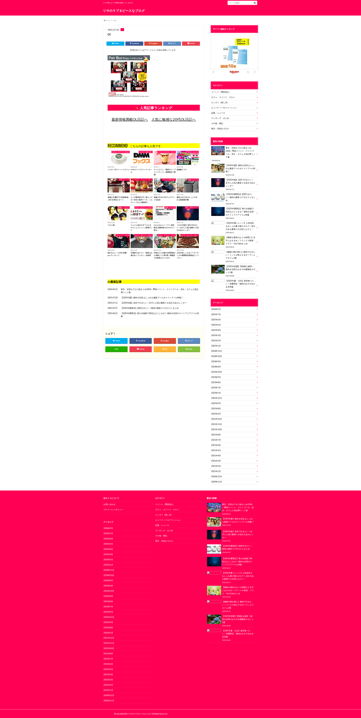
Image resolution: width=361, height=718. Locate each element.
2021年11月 (216, 424)
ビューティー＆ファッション (224, 107)
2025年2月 (216, 340)
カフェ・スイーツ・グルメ (223, 97)
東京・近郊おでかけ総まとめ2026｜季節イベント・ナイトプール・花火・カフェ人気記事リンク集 (159, 291)
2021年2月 (216, 466)
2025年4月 (216, 330)
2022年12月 (216, 398)
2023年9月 (216, 377)
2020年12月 (216, 476)
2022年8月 (216, 408)
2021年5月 (216, 450)
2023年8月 (216, 382)
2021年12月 (216, 419)
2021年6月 (216, 445)
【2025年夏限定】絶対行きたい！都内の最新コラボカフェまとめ (150, 308)
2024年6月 (216, 366)
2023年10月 (216, 372)
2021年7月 (216, 440)
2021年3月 (216, 461)
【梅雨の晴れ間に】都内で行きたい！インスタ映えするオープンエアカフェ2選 (240, 256)
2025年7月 (216, 314)
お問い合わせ (109, 504)
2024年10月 (216, 356)
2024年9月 (216, 361)
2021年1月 (216, 471)
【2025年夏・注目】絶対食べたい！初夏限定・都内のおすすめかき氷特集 (240, 285)
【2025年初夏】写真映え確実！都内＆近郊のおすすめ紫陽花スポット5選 (240, 271)
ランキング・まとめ (220, 118)
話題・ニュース (218, 113)
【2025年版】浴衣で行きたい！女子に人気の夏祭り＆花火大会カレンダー (154, 303)
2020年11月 (216, 481)
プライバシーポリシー (113, 509)
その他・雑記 (217, 123)
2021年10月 (216, 429)
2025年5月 (216, 325)
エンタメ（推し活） (220, 102)
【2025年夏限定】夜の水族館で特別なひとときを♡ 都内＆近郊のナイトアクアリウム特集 (160, 315)
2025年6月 (216, 319)
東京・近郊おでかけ (220, 128)
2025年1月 (216, 346)
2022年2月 (216, 413)
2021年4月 (216, 455)
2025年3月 (216, 335)
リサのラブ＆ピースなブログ (124, 10)
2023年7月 (216, 387)
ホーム (107, 20)
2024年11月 (216, 351)
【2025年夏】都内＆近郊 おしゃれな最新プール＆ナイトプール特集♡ (152, 297)
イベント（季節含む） (221, 92)
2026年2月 (216, 309)
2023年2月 (216, 393)
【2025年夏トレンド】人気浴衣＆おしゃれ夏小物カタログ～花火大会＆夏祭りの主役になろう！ (240, 227)
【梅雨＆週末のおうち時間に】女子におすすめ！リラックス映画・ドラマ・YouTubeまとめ (240, 242)
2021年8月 (216, 434)
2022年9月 (216, 403)
